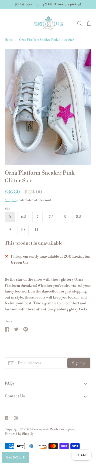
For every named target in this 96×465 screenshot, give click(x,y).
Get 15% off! (15, 457)
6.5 (23, 216)
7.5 (51, 216)
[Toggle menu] (7, 23)
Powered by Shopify (19, 434)
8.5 (78, 216)
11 (36, 229)
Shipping (11, 200)
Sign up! (79, 363)
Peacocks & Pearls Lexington (53, 429)
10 (23, 229)
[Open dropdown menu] (85, 383)
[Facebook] (6, 418)
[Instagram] (16, 418)
